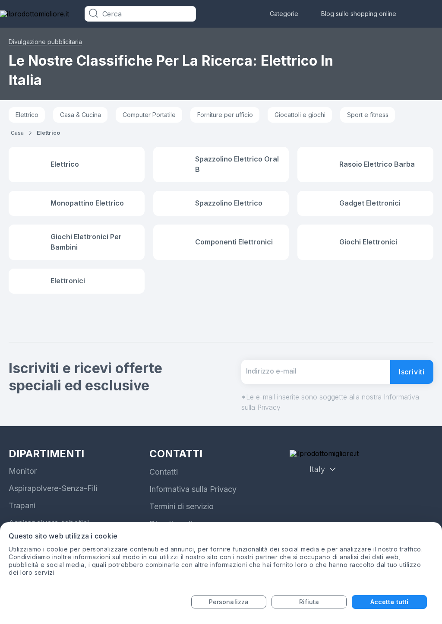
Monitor (23, 470)
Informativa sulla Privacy (193, 489)
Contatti (163, 471)
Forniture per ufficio (225, 114)
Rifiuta (309, 601)
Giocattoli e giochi (300, 114)
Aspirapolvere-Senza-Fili (53, 488)
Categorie (284, 13)
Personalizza (229, 601)
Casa (17, 133)
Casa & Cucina (80, 114)
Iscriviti (412, 371)
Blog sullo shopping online (358, 13)
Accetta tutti (389, 601)
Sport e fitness (367, 114)
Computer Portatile (149, 114)
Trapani (22, 505)
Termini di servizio (181, 506)
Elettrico (27, 114)
